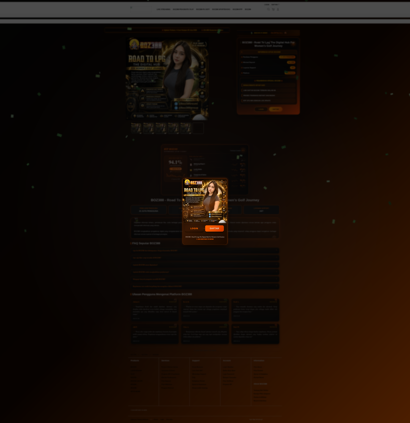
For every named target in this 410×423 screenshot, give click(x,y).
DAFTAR (214, 228)
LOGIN (194, 228)
